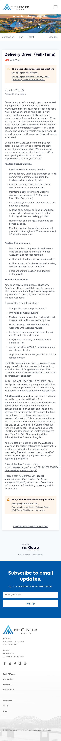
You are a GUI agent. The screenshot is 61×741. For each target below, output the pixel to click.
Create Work (8, 690)
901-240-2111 (8, 654)
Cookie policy (37, 555)
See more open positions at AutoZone (30, 526)
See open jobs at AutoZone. (25, 72)
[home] (16, 6)
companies (8, 37)
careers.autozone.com (19, 375)
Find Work (7, 685)
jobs (20, 37)
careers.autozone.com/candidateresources (32, 390)
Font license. (46, 730)
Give (5, 711)
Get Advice (8, 680)
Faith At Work (9, 674)
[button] (55, 6)
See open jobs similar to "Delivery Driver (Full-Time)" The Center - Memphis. (30, 78)
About (6, 706)
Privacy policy (24, 555)
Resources (7, 701)
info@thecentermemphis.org (14, 657)
